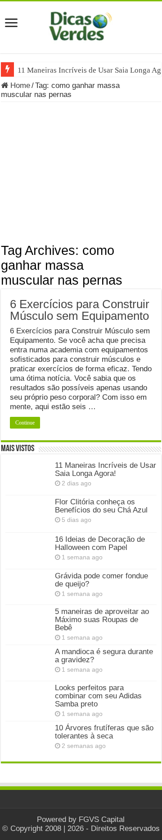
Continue (25, 423)
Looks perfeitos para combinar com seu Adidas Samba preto (98, 695)
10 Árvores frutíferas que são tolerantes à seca (104, 732)
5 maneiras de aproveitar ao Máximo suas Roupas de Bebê (102, 619)
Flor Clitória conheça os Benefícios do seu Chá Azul (101, 506)
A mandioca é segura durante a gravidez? (104, 655)
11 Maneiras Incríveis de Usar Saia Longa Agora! (105, 469)
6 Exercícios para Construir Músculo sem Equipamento (79, 310)
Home (19, 85)
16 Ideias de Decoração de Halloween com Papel (100, 543)
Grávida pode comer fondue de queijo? (101, 580)
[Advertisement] (81, 175)
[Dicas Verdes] (80, 26)
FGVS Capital (102, 819)
